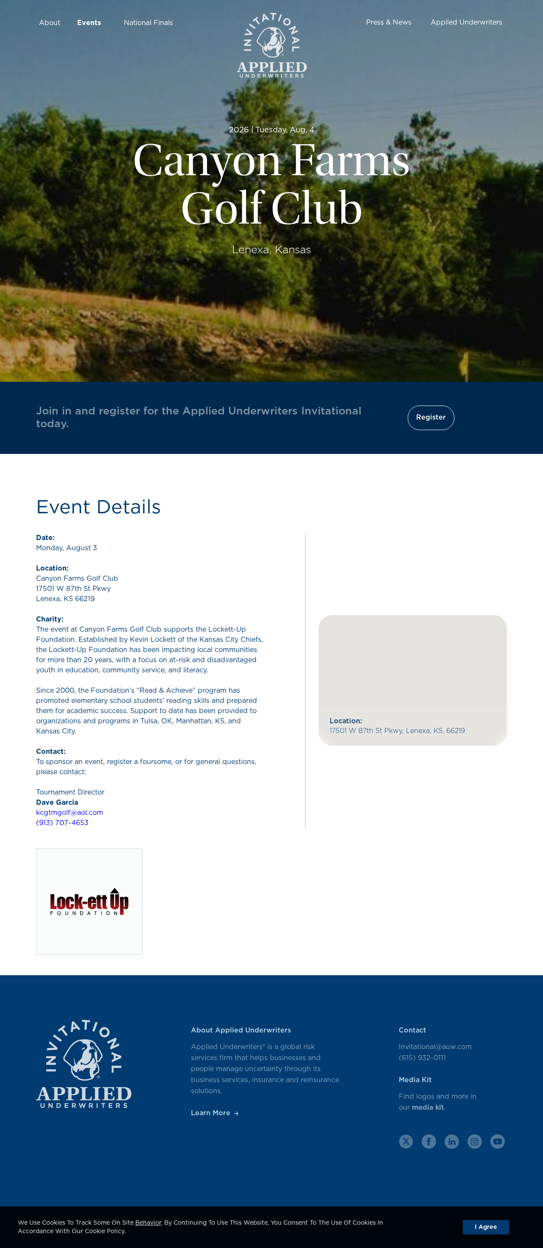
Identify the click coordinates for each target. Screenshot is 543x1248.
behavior (148, 1223)
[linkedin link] (452, 1141)
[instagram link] (474, 1141)
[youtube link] (497, 1141)
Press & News (388, 22)
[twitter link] (406, 1141)
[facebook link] (429, 1141)
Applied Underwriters (466, 22)
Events (89, 23)
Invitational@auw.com (435, 1047)
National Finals (148, 23)
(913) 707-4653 (62, 823)
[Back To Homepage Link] (272, 47)
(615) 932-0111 (422, 1058)
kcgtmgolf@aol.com (69, 812)
